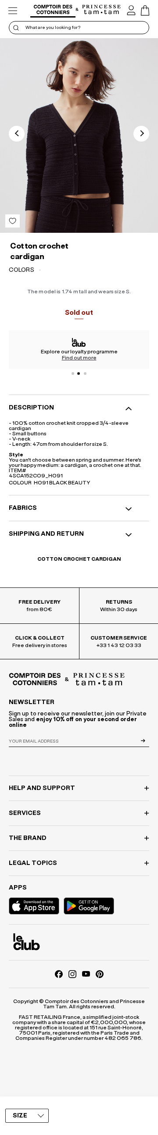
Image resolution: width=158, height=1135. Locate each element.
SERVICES (25, 813)
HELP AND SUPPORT (42, 788)
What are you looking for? (52, 27)
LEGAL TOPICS (33, 863)
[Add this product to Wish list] (12, 221)
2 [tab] (79, 373)
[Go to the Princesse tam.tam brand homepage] (102, 10)
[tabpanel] (79, 349)
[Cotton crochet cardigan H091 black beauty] (79, 135)
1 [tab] (73, 373)
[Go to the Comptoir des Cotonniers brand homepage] (52, 11)
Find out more (79, 357)
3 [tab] (85, 373)
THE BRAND (28, 838)
